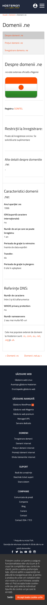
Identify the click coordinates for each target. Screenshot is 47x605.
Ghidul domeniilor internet (23, 457)
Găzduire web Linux (23, 379)
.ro (24, 336)
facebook (12, 552)
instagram (34, 552)
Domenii (12, 14)
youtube (26, 552)
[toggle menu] (42, 5)
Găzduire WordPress (23, 404)
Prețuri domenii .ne (14, 43)
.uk (12, 340)
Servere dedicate (23, 423)
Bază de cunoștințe (23, 472)
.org (7, 340)
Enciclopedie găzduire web (23, 389)
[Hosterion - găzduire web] (11, 7)
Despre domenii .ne (14, 35)
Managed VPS (23, 418)
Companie (23, 501)
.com (29, 336)
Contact (23, 515)
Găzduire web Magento (23, 409)
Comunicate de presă (23, 497)
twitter (17, 552)
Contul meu (35, 5)
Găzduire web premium (23, 414)
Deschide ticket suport (23, 477)
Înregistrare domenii (23, 438)
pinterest (30, 552)
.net (38, 336)
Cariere (23, 510)
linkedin (21, 552)
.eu (33, 336)
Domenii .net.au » (33, 355)
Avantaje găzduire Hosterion (23, 384)
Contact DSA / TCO (23, 520)
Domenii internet (23, 443)
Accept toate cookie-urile (30, 597)
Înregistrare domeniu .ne (16, 50)
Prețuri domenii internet (23, 447)
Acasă (5, 14)
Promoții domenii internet (23, 452)
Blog (23, 506)
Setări (10, 597)
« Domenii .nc (12, 355)
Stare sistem (23, 481)
